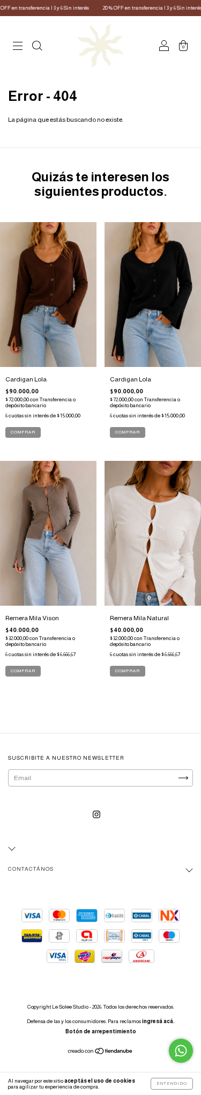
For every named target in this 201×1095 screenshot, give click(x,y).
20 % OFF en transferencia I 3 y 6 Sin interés (136, 8)
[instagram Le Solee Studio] (96, 814)
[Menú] (17, 47)
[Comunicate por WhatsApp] (181, 1051)
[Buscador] (37, 47)
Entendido (172, 1083)
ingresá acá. (158, 1021)
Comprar (23, 670)
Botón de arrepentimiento (100, 1031)
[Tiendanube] (100, 1052)
